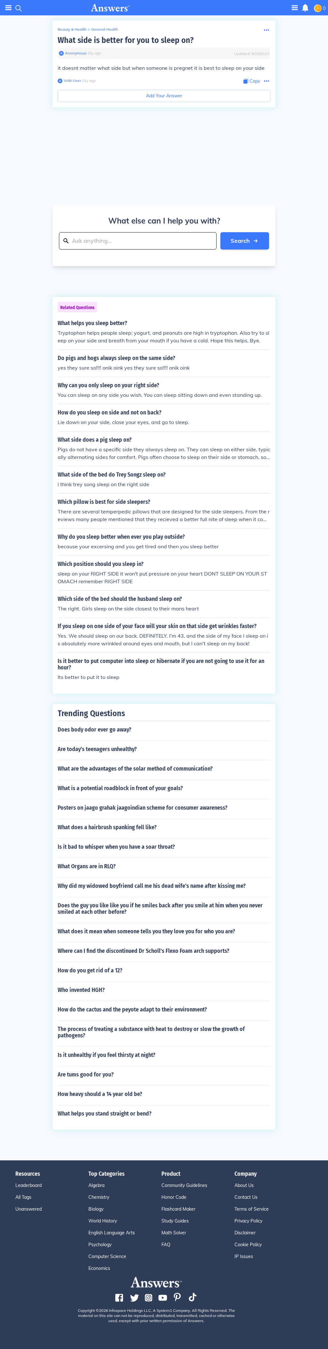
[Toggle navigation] (8, 8)
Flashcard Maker (178, 1209)
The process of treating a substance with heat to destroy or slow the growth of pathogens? (151, 1032)
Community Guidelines (184, 1185)
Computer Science (107, 1256)
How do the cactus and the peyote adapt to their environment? (132, 1009)
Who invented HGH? (81, 989)
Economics (99, 1268)
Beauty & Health (72, 29)
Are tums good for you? (86, 1074)
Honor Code (173, 1197)
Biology (95, 1209)
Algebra (96, 1185)
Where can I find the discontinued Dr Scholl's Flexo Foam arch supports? (143, 950)
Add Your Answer (164, 96)
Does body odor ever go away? (94, 729)
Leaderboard (28, 1185)
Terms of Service (251, 1209)
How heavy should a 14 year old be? (100, 1094)
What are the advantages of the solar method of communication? (135, 768)
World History (102, 1221)
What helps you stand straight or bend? (105, 1113)
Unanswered (28, 1209)
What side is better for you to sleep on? (125, 40)
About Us (244, 1185)
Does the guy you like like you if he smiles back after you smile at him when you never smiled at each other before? (160, 908)
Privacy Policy (248, 1221)
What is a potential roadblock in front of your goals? (120, 788)
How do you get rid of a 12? (90, 970)
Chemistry (98, 1197)
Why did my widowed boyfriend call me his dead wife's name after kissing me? (152, 885)
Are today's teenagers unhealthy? (97, 749)
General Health (104, 29)
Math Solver (173, 1233)
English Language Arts (111, 1233)
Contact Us (246, 1197)
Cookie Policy (248, 1244)
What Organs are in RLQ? (87, 866)
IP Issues (243, 1256)
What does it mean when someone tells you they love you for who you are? (146, 931)
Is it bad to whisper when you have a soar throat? (116, 846)
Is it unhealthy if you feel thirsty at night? (106, 1055)
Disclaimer (245, 1233)
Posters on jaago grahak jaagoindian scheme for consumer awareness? (142, 807)
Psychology (99, 1244)
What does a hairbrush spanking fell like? (107, 827)
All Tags (23, 1197)
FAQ (165, 1244)
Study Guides (175, 1221)
